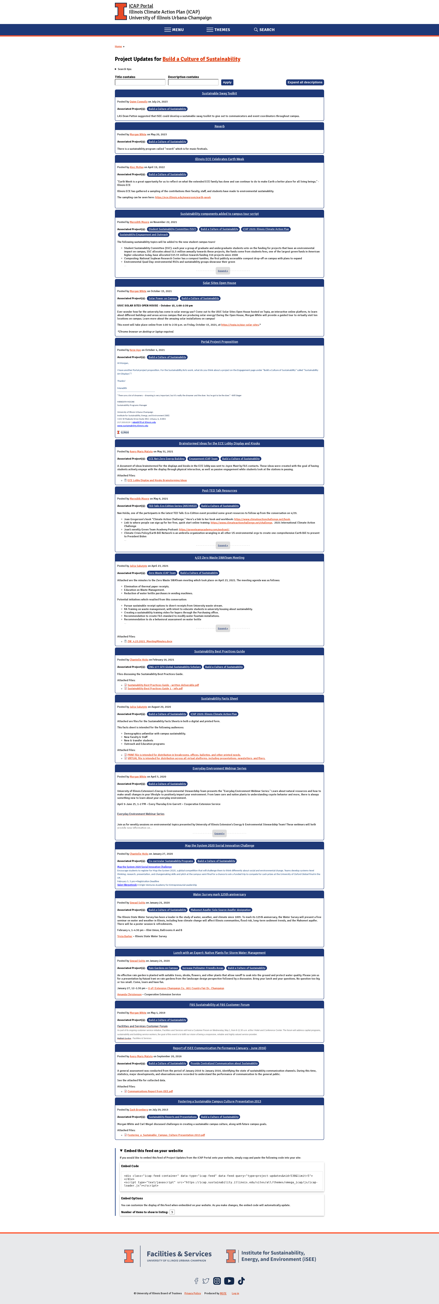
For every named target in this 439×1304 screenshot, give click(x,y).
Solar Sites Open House (219, 283)
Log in (235, 1293)
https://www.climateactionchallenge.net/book (262, 519)
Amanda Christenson (129, 994)
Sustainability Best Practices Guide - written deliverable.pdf (163, 685)
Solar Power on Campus (163, 298)
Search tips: (125, 69)
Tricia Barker (124, 936)
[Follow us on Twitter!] (206, 1284)
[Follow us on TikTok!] (241, 1284)
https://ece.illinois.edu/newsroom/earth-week (183, 197)
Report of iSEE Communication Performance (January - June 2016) (219, 1048)
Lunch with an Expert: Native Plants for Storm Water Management (219, 953)
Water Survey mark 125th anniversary (219, 894)
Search (267, 29)
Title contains (125, 77)
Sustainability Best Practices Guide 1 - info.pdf (155, 688)
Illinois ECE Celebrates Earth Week (219, 159)
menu (174, 30)
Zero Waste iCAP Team (162, 573)
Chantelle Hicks (139, 659)
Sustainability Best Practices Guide (219, 651)
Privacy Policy (193, 1293)
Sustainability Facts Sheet (219, 699)
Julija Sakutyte (138, 566)
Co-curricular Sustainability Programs (171, 861)
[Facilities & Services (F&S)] (168, 1257)
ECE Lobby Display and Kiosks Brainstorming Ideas (157, 480)
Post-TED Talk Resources (219, 491)
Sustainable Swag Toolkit (219, 93)
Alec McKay (137, 167)
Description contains (183, 77)
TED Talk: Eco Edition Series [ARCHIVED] (173, 506)
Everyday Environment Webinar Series (219, 768)
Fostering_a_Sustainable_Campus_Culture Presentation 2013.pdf (166, 1135)
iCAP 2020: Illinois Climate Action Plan (266, 229)
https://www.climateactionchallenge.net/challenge (241, 522)
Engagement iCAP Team (203, 458)
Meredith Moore (139, 222)
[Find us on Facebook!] (196, 1284)
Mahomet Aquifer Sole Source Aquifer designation (221, 910)
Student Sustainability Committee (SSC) (172, 229)
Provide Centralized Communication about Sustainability (224, 1063)
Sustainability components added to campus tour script (219, 214)
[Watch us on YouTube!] (229, 1284)
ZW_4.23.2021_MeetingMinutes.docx (150, 641)
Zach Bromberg (139, 1109)
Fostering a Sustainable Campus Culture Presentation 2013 (219, 1101)
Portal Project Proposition (219, 342)
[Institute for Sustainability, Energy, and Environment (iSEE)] (271, 1256)
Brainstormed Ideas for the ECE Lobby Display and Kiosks (219, 443)
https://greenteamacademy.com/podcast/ (204, 529)
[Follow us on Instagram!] (217, 1284)
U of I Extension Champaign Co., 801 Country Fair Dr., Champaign (186, 988)
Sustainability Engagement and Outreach (144, 234)
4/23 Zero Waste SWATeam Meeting (219, 558)
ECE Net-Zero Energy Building (167, 458)
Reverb (220, 126)
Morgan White (138, 134)
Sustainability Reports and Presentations (173, 1117)
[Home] (121, 12)
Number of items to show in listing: (145, 1212)
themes (218, 30)
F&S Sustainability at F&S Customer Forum (219, 1005)
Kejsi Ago (135, 350)
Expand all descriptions (305, 82)
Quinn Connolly (138, 101)
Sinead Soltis (137, 902)
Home (118, 46)
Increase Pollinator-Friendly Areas (202, 968)
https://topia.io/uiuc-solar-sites (240, 325)
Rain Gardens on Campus (163, 968)
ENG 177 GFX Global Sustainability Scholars (175, 667)
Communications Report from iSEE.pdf (150, 1091)
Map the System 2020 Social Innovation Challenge (219, 846)
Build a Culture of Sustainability (201, 59)
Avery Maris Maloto (141, 451)
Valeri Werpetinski (127, 884)
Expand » (223, 270)
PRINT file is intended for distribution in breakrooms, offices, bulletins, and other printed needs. (184, 755)
